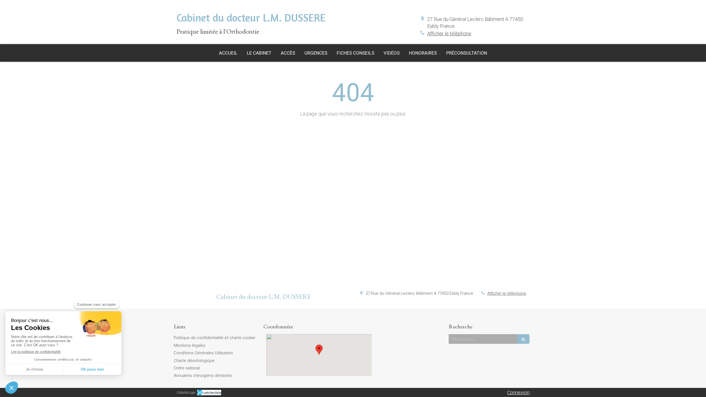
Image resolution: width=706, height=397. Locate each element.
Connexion (518, 392)
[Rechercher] (523, 339)
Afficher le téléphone (449, 33)
